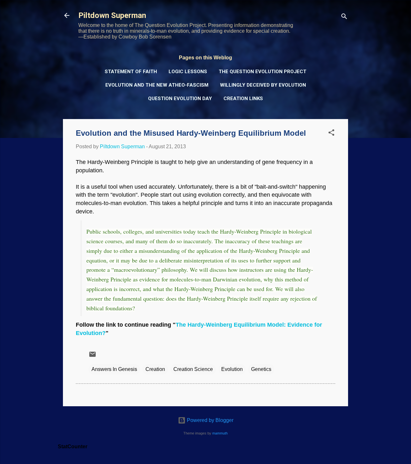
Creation (155, 369)
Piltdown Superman (112, 15)
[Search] (344, 17)
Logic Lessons (188, 71)
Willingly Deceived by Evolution (263, 85)
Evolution (232, 369)
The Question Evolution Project (262, 71)
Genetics (261, 369)
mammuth (220, 433)
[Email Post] (92, 356)
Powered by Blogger (209, 420)
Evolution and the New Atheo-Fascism (156, 85)
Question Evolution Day (180, 98)
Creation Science (193, 369)
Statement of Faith (131, 71)
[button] (331, 134)
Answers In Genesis (114, 369)
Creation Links (243, 98)
